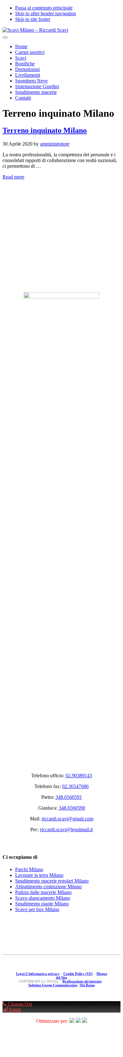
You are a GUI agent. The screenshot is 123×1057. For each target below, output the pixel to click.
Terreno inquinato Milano (45, 130)
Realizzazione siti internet (82, 981)
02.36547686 (75, 786)
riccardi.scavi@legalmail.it (66, 829)
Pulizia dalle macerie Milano (43, 892)
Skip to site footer (32, 19)
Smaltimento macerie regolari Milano (52, 881)
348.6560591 (69, 797)
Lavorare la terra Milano (39, 875)
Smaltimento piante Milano (42, 903)
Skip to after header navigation (45, 13)
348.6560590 (72, 808)
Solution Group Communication (52, 985)
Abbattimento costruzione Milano (48, 886)
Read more (13, 176)
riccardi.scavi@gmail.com (67, 818)
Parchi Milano (29, 869)
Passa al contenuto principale (44, 7)
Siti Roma (87, 985)
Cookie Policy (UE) (78, 973)
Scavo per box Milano (37, 909)
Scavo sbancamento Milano (42, 898)
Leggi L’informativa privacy (38, 973)
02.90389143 (79, 775)
